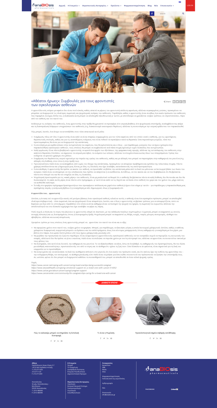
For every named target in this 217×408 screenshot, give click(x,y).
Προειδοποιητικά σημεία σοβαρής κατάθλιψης (155, 332)
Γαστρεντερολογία (74, 388)
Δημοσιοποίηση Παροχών (76, 374)
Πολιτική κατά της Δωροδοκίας (113, 379)
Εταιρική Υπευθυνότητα (76, 372)
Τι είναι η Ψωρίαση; (106, 332)
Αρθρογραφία (107, 383)
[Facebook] (180, 101)
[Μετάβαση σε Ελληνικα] (179, 2)
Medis (104, 369)
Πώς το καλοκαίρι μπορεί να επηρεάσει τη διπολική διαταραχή (56, 334)
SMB (103, 367)
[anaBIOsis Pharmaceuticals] (42, 6)
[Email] (174, 101)
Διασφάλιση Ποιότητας (75, 369)
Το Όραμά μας (72, 367)
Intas (104, 372)
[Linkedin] (184, 101)
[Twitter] (177, 101)
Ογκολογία (71, 384)
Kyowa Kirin (106, 365)
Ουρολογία (71, 391)
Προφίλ (70, 365)
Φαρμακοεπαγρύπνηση (111, 376)
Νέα (103, 388)
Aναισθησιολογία (73, 393)
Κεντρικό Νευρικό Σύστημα (77, 386)
